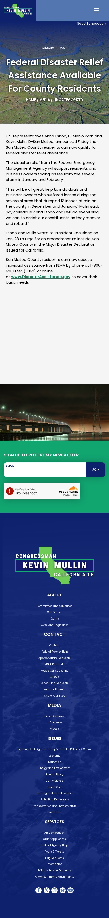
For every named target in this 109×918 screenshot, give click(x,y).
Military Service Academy (54, 870)
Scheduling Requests (54, 683)
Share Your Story (54, 695)
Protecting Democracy (54, 799)
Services (54, 822)
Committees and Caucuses (54, 606)
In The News (54, 722)
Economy (54, 755)
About (54, 595)
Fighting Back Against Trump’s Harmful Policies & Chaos (54, 749)
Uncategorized (68, 99)
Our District (54, 612)
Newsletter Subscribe (54, 670)
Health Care (54, 787)
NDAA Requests (54, 664)
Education (54, 762)
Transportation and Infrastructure (54, 806)
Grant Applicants (54, 839)
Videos (54, 728)
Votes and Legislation (55, 625)
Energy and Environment (54, 768)
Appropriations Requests (54, 658)
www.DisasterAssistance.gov (40, 276)
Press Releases (54, 716)
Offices (54, 676)
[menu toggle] (97, 10)
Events (54, 618)
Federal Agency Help (54, 651)
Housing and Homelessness (54, 793)
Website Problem (55, 689)
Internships (54, 864)
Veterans (55, 812)
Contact (54, 634)
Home (31, 99)
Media (44, 99)
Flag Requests (54, 858)
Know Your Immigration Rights (54, 876)
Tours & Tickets (54, 851)
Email (10, 466)
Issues (54, 738)
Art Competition (54, 832)
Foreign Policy (54, 774)
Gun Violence (54, 780)
